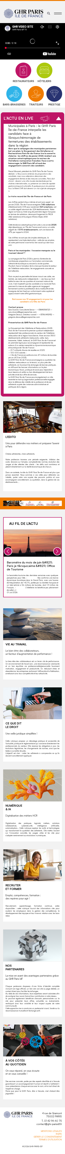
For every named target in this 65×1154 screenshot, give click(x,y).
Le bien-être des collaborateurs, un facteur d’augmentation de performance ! (29, 652)
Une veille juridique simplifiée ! (21, 733)
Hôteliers (44, 81)
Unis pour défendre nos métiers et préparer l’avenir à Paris (32, 445)
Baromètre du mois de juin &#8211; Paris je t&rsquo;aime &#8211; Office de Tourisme (31, 566)
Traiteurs (36, 104)
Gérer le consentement (48, 1136)
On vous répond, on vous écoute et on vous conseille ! (22, 1072)
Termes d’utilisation (50, 1139)
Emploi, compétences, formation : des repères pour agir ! (23, 897)
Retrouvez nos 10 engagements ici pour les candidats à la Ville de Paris (32, 300)
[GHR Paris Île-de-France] (23, 13)
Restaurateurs (23, 81)
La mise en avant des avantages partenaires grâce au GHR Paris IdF (32, 977)
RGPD (59, 1134)
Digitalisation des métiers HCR (21, 815)
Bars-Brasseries (14, 104)
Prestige (54, 104)
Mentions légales (51, 1131)
